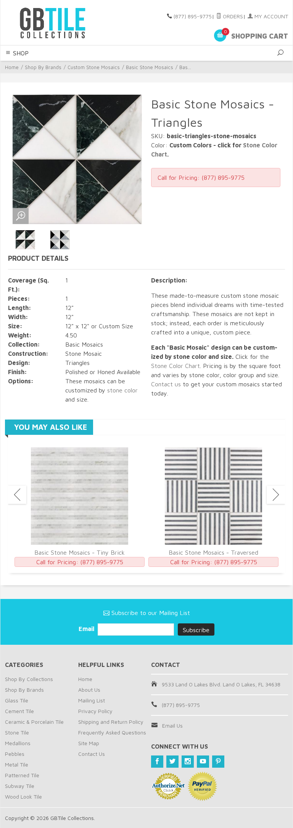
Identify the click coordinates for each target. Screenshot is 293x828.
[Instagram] (188, 761)
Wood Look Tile (23, 796)
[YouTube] (203, 761)
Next (276, 495)
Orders (232, 16)
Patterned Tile (22, 775)
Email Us (172, 725)
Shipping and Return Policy (110, 721)
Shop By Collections (29, 679)
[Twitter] (172, 761)
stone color (122, 390)
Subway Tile (19, 786)
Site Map (88, 743)
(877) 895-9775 (193, 16)
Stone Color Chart (175, 365)
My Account (270, 16)
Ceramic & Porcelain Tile (34, 721)
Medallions (18, 743)
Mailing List (91, 700)
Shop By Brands (43, 67)
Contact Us (91, 754)
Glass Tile (16, 700)
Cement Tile (19, 711)
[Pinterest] (218, 761)
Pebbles (14, 754)
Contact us (166, 384)
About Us (89, 689)
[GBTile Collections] (58, 22)
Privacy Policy (95, 711)
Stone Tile (17, 732)
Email (87, 628)
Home (12, 67)
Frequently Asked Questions (112, 732)
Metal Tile (16, 764)
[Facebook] (157, 761)
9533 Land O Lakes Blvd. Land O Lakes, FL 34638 (221, 684)
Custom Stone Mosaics (94, 67)
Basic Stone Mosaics (149, 67)
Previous (17, 495)
